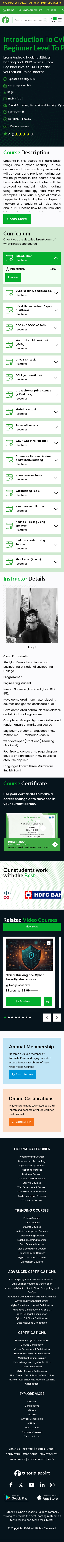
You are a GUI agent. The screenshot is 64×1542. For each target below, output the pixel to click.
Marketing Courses (32, 1169)
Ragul (10, 92)
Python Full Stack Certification (32, 1318)
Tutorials (32, 1414)
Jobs (52, 9)
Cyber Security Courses (32, 1165)
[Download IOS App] (47, 1497)
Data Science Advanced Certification (32, 1283)
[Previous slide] (47, 1018)
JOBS (50, 1449)
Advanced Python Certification (32, 1300)
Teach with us (31, 1436)
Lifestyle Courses (32, 1182)
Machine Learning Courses (31, 1239)
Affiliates (32, 1423)
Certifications (32, 1405)
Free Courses (32, 1427)
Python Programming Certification (32, 1362)
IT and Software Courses (32, 1178)
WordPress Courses (32, 1200)
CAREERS (40, 1449)
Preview (13, 277)
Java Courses (32, 1222)
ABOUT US (14, 1449)
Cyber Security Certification (32, 1371)
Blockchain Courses (32, 1261)
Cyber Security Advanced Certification (32, 1305)
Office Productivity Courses (31, 1191)
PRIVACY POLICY (48, 1454)
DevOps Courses (32, 1226)
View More (32, 926)
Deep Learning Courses (32, 1235)
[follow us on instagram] (52, 1485)
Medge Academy (19, 985)
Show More (17, 218)
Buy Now (25, 1001)
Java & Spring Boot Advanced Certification (32, 1279)
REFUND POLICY (17, 1459)
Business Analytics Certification (32, 1340)
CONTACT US (13, 1454)
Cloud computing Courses (32, 1248)
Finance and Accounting (32, 1161)
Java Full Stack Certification (32, 1314)
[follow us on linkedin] (42, 1485)
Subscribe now (24, 1074)
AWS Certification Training (32, 1358)
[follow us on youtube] (31, 1485)
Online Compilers (30, 9)
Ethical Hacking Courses (32, 1252)
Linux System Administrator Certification (32, 1375)
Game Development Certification (32, 1349)
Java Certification (32, 1366)
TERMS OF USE (30, 1454)
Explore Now (23, 1122)
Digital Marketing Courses (32, 1196)
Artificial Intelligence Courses (32, 1231)
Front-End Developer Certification (32, 1353)
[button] (5, 1017)
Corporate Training (32, 1432)
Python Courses (31, 1218)
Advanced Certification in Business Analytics (31, 1296)
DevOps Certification (32, 1344)
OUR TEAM (27, 1449)
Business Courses (32, 1174)
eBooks (32, 1410)
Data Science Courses (32, 1244)
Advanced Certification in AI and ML (32, 1309)
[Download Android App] (16, 1497)
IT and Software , (19, 105)
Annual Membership (32, 1418)
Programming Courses (32, 1156)
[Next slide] (57, 1018)
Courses (31, 1401)
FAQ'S (51, 1459)
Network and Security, (43, 105)
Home (9, 9)
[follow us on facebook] (11, 1485)
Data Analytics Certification (32, 1322)
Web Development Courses (32, 1187)
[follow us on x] (20, 1485)
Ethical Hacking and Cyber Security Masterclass (25, 977)
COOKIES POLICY (37, 1459)
